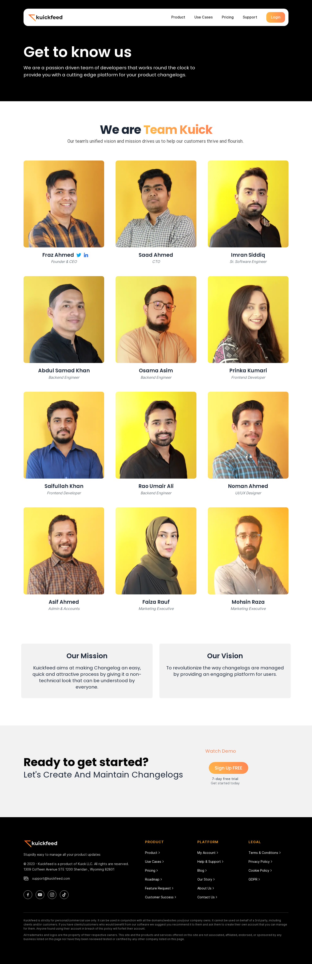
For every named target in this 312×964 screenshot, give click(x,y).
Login (275, 17)
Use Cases (203, 17)
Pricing (228, 17)
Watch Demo (220, 751)
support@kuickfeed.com (51, 878)
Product (178, 17)
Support (250, 17)
